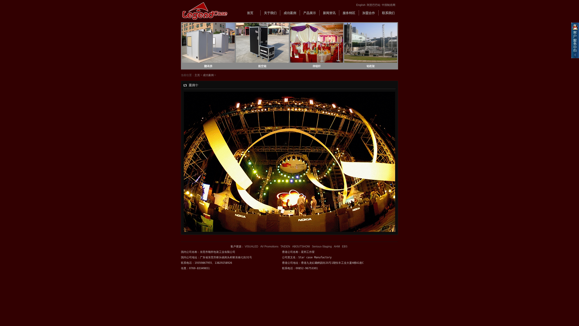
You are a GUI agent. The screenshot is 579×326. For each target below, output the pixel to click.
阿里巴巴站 (373, 5)
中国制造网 (388, 5)
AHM (337, 246)
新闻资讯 (329, 13)
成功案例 (290, 13)
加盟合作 (368, 13)
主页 (197, 75)
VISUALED (251, 246)
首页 (250, 13)
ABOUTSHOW (301, 246)
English (360, 5)
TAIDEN (285, 246)
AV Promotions (269, 246)
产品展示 (309, 13)
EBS (344, 246)
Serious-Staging (322, 246)
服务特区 (349, 13)
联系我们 (388, 13)
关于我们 (270, 13)
